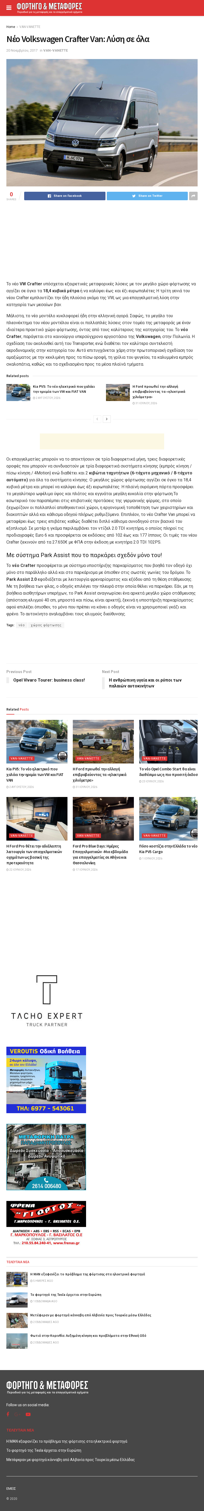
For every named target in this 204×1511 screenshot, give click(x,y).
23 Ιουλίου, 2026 (153, 781)
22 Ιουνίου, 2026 (20, 869)
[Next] (107, 419)
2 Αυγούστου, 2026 (47, 397)
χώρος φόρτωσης (46, 625)
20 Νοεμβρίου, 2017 (21, 50)
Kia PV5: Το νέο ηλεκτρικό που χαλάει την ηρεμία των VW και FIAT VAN (64, 389)
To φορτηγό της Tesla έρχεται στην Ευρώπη (65, 1294)
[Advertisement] (102, 441)
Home (10, 27)
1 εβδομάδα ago (45, 1301)
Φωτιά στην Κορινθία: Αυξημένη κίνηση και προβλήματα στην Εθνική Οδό (88, 1335)
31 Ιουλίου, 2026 (146, 403)
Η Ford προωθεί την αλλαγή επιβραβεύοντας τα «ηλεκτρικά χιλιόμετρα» (159, 391)
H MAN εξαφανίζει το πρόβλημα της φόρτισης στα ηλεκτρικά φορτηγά (87, 1274)
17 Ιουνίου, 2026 (86, 869)
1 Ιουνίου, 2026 (152, 858)
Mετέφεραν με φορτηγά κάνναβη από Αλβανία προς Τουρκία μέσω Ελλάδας (90, 1315)
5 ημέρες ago (43, 1280)
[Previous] (97, 419)
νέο (22, 625)
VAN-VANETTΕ (29, 27)
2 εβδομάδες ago (46, 1322)
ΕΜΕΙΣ (11, 1489)
